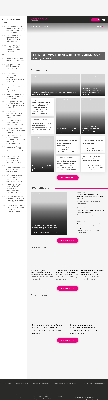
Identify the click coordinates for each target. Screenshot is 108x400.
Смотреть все (67, 240)
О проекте (7, 383)
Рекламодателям (22, 383)
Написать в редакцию (41, 383)
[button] (98, 26)
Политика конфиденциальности (65, 383)
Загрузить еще (67, 178)
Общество (45, 26)
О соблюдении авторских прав (93, 383)
